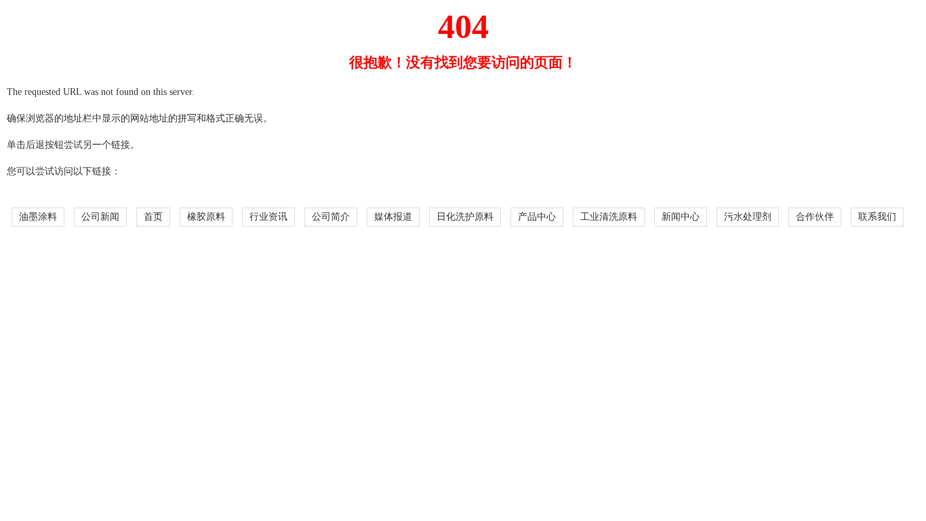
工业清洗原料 (608, 217)
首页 (153, 217)
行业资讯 (268, 217)
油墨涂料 (38, 217)
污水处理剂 (747, 217)
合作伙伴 (815, 217)
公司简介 (331, 217)
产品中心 (537, 217)
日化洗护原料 (465, 217)
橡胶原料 (206, 217)
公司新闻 (100, 217)
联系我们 (877, 217)
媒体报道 (393, 217)
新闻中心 (681, 217)
